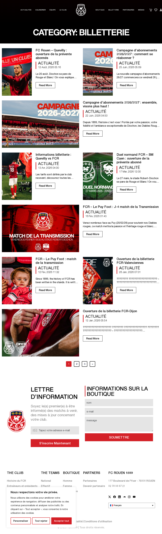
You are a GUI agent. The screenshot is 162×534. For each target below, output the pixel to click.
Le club (62, 10)
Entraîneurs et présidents (22, 485)
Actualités (26, 10)
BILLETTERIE (113, 10)
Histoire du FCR (16, 480)
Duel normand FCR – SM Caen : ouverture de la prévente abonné (135, 158)
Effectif (45, 485)
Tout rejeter (41, 520)
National (46, 480)
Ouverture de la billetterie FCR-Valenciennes (135, 260)
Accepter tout (61, 520)
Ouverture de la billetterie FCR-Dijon (110, 311)
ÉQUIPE (53, 10)
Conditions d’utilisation (98, 521)
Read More (45, 85)
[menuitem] (131, 505)
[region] (41, 507)
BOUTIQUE (100, 10)
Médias (141, 10)
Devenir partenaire (94, 485)
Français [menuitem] (118, 505)
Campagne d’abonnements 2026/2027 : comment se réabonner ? (137, 54)
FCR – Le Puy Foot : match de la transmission (56, 260)
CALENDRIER (40, 10)
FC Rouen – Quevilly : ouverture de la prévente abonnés (54, 54)
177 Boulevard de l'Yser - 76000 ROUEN (131, 480)
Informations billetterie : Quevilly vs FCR (53, 156)
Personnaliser (20, 520)
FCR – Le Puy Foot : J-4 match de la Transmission (121, 207)
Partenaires (128, 10)
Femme (67, 485)
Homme (67, 480)
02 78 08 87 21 (116, 485)
